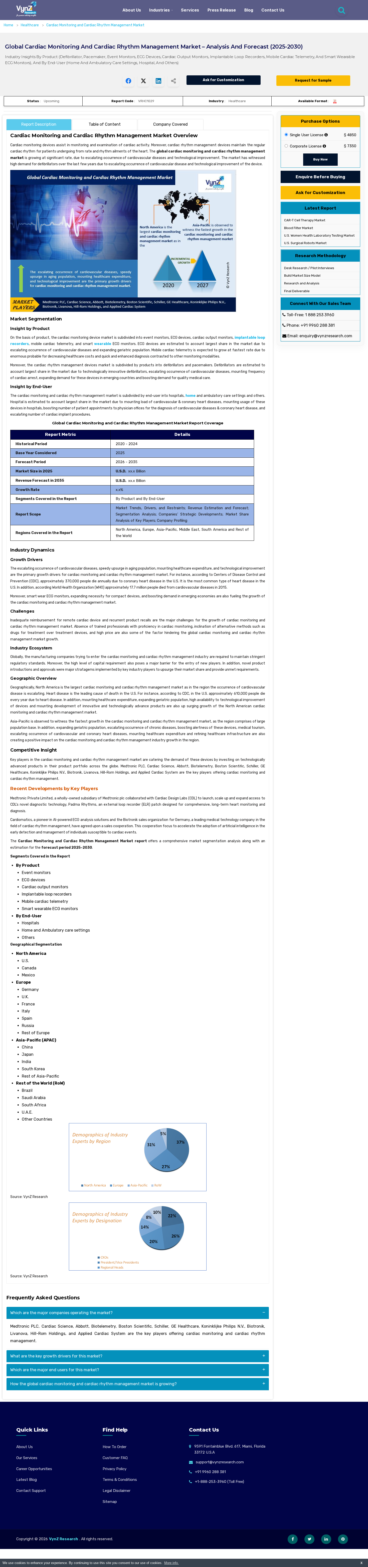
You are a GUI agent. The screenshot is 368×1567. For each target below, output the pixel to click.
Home (8, 25)
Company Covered (170, 124)
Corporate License (305, 146)
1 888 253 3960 (319, 314)
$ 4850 (350, 135)
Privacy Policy (114, 1469)
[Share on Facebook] (128, 81)
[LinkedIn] (326, 1539)
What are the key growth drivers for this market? (56, 1356)
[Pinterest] (343, 1539)
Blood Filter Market (298, 228)
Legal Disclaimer (116, 1490)
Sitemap (110, 1501)
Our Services (26, 1458)
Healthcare (30, 25)
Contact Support (31, 1490)
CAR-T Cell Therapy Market (304, 220)
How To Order (114, 1447)
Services (190, 10)
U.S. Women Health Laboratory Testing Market (318, 235)
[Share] (173, 81)
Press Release (222, 10)
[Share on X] (143, 81)
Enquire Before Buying (320, 176)
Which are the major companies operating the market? (61, 1312)
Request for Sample (313, 80)
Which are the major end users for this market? (54, 1369)
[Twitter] (309, 1539)
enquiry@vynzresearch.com (325, 335)
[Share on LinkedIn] (158, 81)
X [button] (361, 1562)
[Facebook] (293, 1539)
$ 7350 (350, 146)
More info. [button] (171, 1563)
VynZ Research (63, 1539)
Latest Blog (26, 1479)
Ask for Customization (223, 80)
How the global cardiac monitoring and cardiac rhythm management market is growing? (93, 1383)
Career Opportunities (34, 1469)
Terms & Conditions (120, 1479)
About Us (131, 10)
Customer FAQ (115, 1458)
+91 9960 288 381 (318, 325)
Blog (248, 10)
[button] (354, 1553)
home (191, 396)
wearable (102, 344)
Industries (159, 10)
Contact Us (272, 10)
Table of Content (105, 124)
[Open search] (341, 10)
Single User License (306, 135)
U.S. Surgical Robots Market (304, 243)
